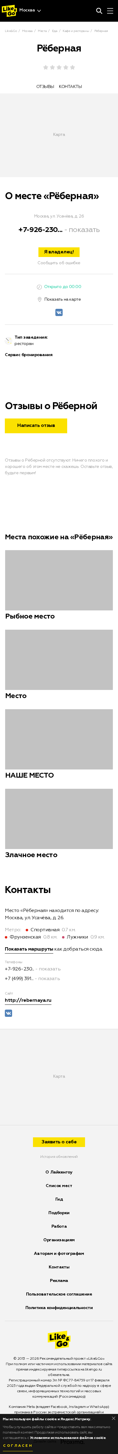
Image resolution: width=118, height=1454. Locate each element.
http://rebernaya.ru (28, 1000)
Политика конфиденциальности (59, 1308)
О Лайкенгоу (58, 1172)
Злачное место (31, 855)
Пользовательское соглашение (59, 1294)
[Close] (113, 1418)
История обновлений (59, 1157)
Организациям (59, 1240)
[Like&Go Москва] (9, 11)
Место (16, 696)
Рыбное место (30, 616)
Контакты (59, 1267)
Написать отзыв (36, 425)
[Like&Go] (59, 1340)
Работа (59, 1226)
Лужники (77, 937)
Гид (59, 1199)
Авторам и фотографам (59, 1254)
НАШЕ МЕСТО (29, 775)
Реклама (59, 1281)
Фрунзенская (25, 937)
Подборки (58, 1213)
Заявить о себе (59, 1142)
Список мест (59, 1186)
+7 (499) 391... (19, 978)
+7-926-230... (40, 229)
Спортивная (45, 930)
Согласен (18, 1446)
